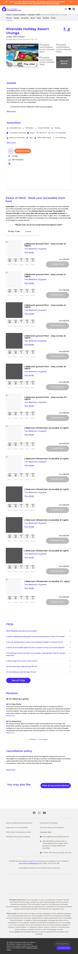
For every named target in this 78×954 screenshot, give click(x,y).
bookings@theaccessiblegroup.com (23, 932)
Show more (11, 111)
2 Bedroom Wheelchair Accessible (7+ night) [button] (47, 581)
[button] (22, 56)
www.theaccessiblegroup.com (30, 863)
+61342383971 (47, 843)
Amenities (25, 18)
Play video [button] (29, 64)
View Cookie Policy (62, 944)
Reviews (46, 18)
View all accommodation (55, 785)
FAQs (39, 18)
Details (16, 18)
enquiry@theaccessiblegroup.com (55, 837)
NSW (38, 15)
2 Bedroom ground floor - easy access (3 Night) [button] (45, 245)
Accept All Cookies (64, 948)
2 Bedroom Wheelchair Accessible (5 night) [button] (46, 520)
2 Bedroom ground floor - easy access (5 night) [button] (45, 337)
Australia (31, 15)
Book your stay (22, 151)
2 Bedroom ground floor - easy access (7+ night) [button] (45, 398)
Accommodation (19, 15)
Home (8, 15)
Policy (53, 18)
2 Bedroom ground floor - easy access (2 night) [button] (45, 275)
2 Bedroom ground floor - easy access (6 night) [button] (45, 367)
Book (33, 18)
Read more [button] (10, 716)
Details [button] (31, 252)
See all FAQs (18, 680)
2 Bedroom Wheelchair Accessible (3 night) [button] (46, 458)
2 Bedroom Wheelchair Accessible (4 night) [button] (46, 489)
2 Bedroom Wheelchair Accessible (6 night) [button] (46, 551)
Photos (9, 18)
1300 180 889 (47, 841)
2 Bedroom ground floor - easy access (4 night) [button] (45, 306)
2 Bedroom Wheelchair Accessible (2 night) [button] (46, 428)
